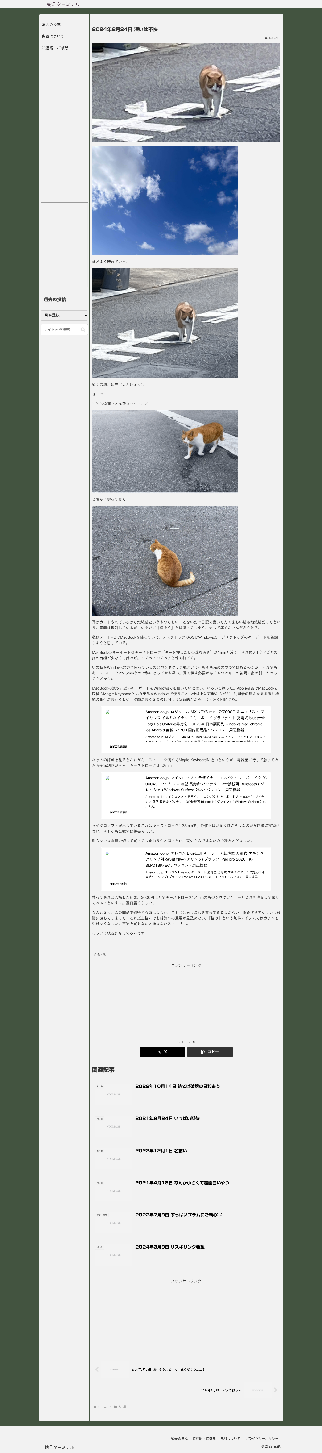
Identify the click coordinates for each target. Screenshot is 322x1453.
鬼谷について (53, 36)
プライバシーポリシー (261, 1438)
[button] (210, 1052)
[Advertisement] (186, 1002)
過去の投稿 (51, 24)
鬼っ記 (101, 954)
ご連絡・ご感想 (55, 47)
